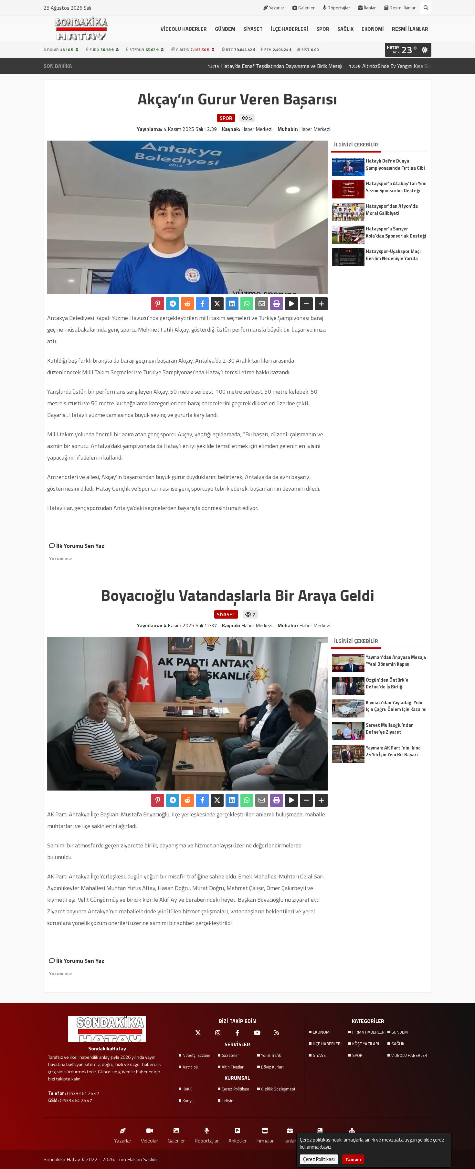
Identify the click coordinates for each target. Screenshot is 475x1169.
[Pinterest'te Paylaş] (157, 303)
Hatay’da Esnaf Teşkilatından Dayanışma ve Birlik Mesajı (242, 66)
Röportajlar (339, 7)
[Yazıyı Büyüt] (321, 303)
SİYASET (253, 29)
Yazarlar (276, 7)
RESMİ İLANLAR (410, 29)
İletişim (228, 1100)
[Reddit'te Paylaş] (187, 303)
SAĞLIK (345, 29)
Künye (188, 1100)
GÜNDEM (225, 29)
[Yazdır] (276, 303)
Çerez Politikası (235, 1089)
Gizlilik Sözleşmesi (278, 1089)
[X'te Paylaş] (217, 303)
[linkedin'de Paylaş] (232, 303)
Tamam (353, 1159)
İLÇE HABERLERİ (289, 29)
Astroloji (190, 1067)
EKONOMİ (373, 29)
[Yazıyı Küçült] (306, 303)
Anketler (237, 1140)
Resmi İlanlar (403, 7)
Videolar (149, 1140)
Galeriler (306, 7)
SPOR (322, 29)
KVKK (187, 1089)
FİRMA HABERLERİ (368, 1032)
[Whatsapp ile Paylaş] (246, 303)
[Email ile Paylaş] (261, 303)
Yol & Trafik (271, 1055)
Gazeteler (230, 1055)
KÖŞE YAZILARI (365, 1043)
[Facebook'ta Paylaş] (202, 303)
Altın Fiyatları (233, 1067)
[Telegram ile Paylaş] (172, 303)
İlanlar (370, 7)
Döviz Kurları (272, 1067)
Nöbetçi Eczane (196, 1055)
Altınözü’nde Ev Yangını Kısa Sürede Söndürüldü (374, 66)
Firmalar (265, 1140)
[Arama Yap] (425, 8)
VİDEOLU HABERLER (184, 29)
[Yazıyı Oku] (291, 303)
